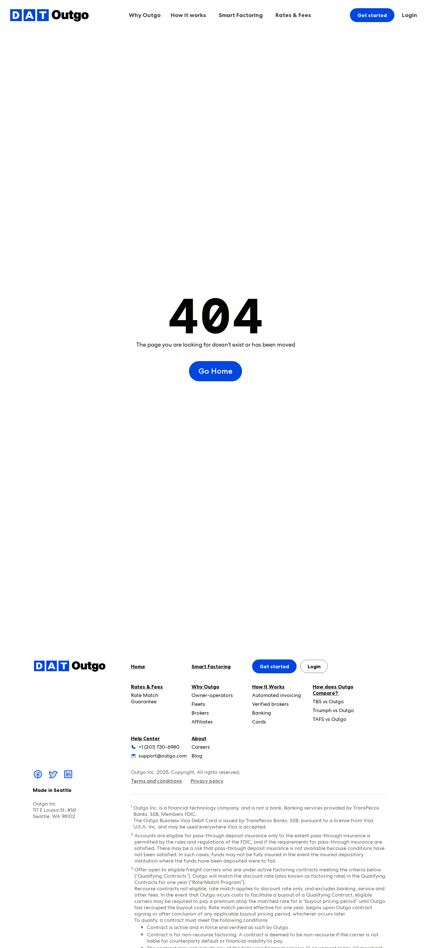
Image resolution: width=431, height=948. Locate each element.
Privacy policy (207, 781)
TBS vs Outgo (328, 701)
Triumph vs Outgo (333, 710)
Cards (259, 721)
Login (409, 15)
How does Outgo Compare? (333, 689)
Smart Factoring (241, 15)
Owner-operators (212, 695)
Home (138, 666)
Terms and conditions (156, 781)
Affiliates (202, 721)
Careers (201, 747)
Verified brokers (270, 704)
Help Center (145, 738)
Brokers (200, 713)
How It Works (268, 686)
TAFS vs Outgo (329, 719)
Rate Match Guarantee (144, 698)
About (199, 738)
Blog (197, 755)
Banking (261, 713)
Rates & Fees (147, 686)
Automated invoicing (276, 695)
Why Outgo (205, 686)
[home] (49, 15)
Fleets (198, 704)
